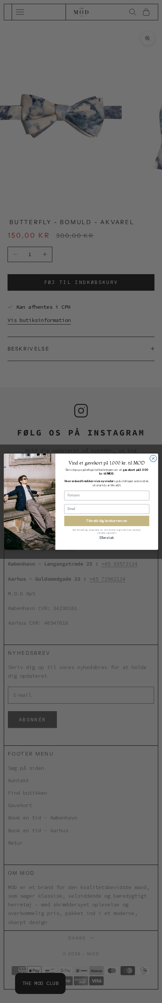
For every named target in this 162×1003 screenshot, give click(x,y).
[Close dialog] (153, 458)
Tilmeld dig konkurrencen (106, 520)
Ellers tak (106, 537)
